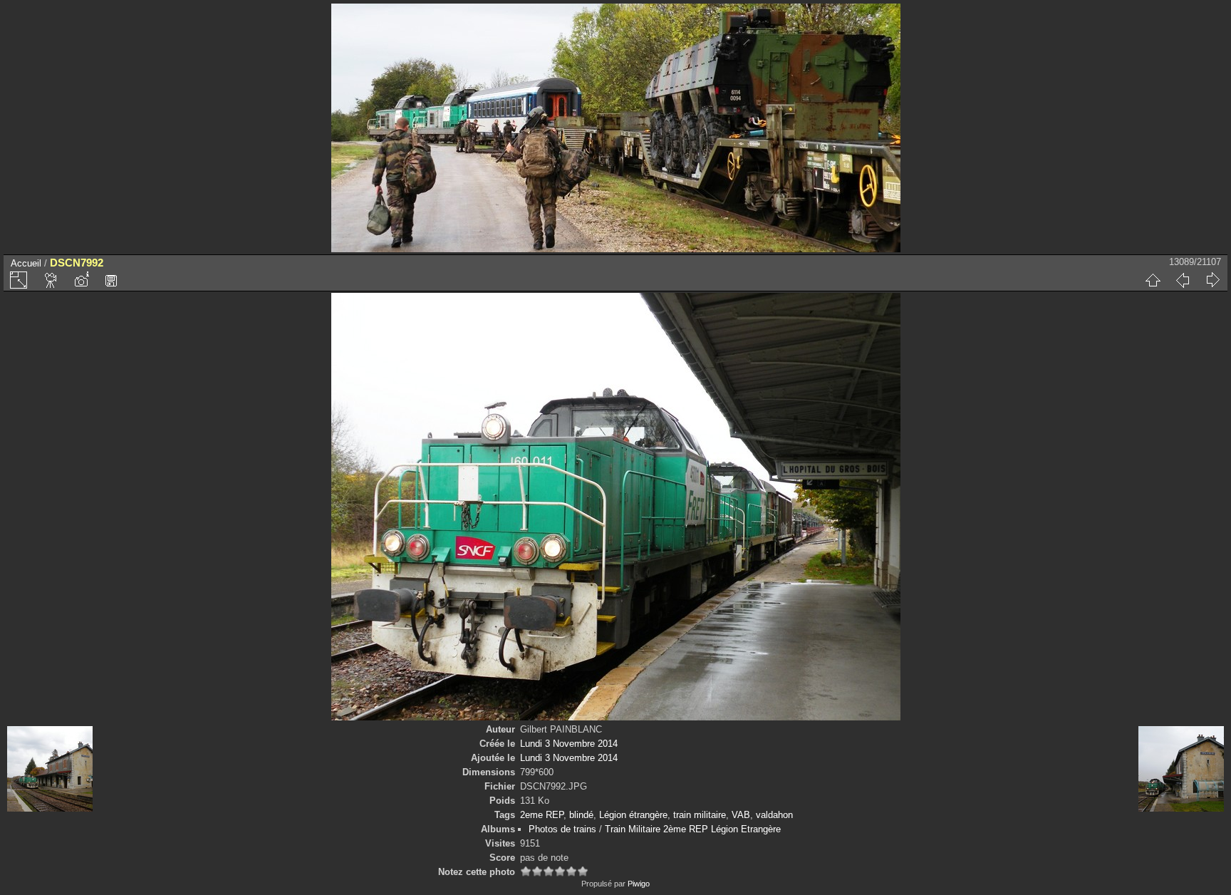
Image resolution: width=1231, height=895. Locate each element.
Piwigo (639, 883)
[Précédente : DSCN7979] (1183, 280)
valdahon (774, 814)
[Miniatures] (1153, 280)
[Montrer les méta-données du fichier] (81, 280)
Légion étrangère (633, 814)
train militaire (699, 814)
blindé (581, 814)
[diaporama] (51, 280)
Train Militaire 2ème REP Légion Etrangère (693, 829)
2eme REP (541, 814)
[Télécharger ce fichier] (111, 280)
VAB (741, 814)
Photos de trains (562, 829)
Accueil (26, 263)
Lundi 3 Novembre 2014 (569, 743)
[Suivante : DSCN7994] (1212, 280)
